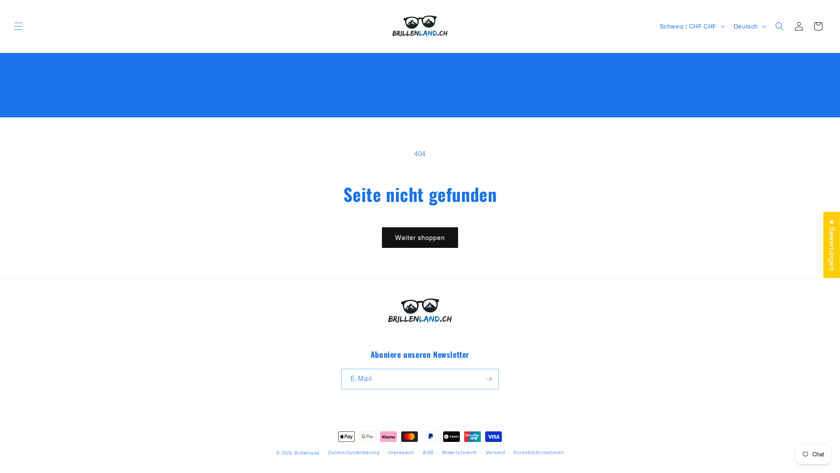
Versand (495, 452)
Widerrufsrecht (459, 452)
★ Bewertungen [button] (832, 245)
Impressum (401, 452)
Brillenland (306, 452)
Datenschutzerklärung (354, 452)
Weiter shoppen (420, 237)
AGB (428, 452)
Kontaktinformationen (539, 452)
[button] (18, 26)
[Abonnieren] (488, 379)
